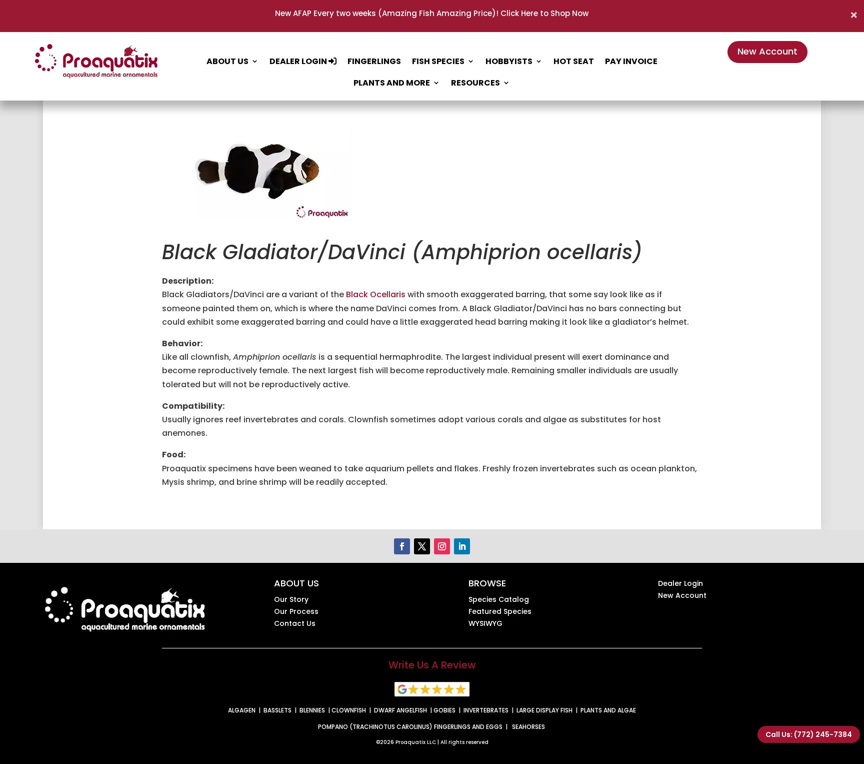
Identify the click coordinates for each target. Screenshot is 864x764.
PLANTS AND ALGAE (608, 710)
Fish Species (438, 61)
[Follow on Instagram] (442, 546)
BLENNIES (312, 710)
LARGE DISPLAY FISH (544, 710)
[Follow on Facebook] (402, 546)
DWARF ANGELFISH (400, 710)
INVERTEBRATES (486, 710)
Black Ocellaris (376, 294)
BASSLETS (278, 710)
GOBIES (445, 710)
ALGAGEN (242, 710)
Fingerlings (374, 61)
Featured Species (500, 611)
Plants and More (392, 83)
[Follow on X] (422, 546)
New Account (768, 51)
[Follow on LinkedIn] (462, 546)
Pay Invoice (631, 61)
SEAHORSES (528, 726)
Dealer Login (299, 61)
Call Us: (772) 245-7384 (809, 734)
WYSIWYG (485, 623)
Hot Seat (574, 61)
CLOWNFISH (349, 710)
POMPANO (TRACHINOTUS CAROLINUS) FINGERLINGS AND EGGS (410, 726)
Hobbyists (509, 61)
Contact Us (295, 623)
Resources (475, 83)
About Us (227, 61)
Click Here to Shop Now (543, 13)
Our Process (296, 611)
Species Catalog (498, 599)
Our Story (291, 599)
